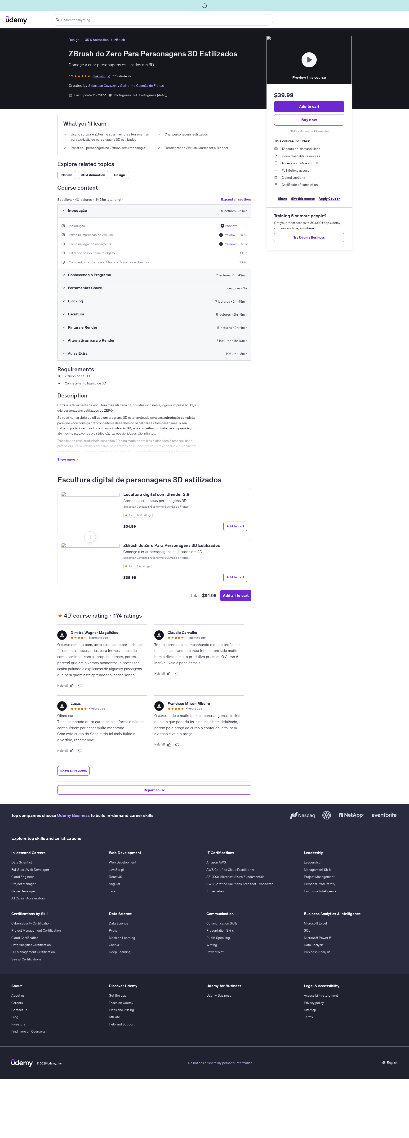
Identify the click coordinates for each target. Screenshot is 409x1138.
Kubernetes (215, 890)
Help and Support (122, 1023)
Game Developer (23, 890)
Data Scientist (21, 861)
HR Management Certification (33, 951)
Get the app (117, 995)
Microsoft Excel (315, 922)
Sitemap (310, 1009)
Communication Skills (221, 922)
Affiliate (114, 1016)
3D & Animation (97, 40)
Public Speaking (218, 937)
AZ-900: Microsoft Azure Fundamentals (235, 876)
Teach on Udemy (121, 1002)
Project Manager (23, 883)
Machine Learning (122, 937)
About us (18, 995)
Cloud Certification (25, 937)
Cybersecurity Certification (31, 922)
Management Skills (318, 869)
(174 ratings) (101, 76)
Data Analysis (314, 944)
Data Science (118, 922)
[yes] (72, 685)
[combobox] (162, 20)
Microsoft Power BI (318, 937)
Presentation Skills (220, 930)
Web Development (122, 861)
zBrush (119, 40)
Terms (308, 1016)
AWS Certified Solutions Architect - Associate (239, 883)
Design (74, 40)
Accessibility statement (321, 995)
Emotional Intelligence (320, 890)
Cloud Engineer (22, 876)
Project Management (319, 876)
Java (112, 890)
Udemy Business (73, 814)
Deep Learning (120, 951)
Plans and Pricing (121, 1009)
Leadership (312, 861)
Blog (14, 1016)
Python (114, 930)
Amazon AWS (216, 861)
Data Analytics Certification (31, 944)
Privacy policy (314, 1002)
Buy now (309, 119)
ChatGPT (115, 944)
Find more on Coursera (28, 1031)
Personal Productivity (319, 883)
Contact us (19, 1009)
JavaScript (116, 869)
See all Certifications (26, 958)
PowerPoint (215, 951)
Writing (211, 944)
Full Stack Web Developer (30, 869)
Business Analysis (317, 951)
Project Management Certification (36, 930)
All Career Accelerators (28, 897)
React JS (115, 876)
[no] (80, 685)
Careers (17, 1002)
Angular (114, 883)
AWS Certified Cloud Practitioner (230, 869)
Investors (18, 1023)
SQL (307, 930)
